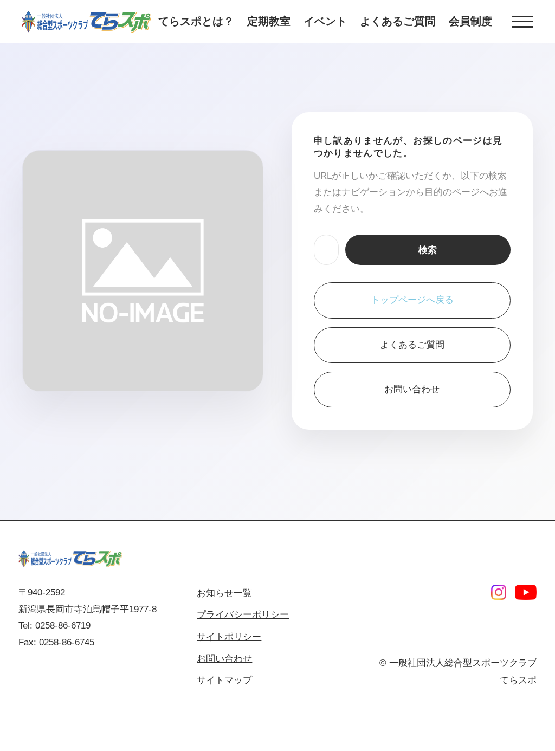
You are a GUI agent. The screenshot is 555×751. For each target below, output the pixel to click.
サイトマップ (224, 680)
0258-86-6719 (63, 625)
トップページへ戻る (412, 300)
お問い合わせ (412, 389)
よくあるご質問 (398, 21)
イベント (325, 21)
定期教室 (269, 21)
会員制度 (470, 21)
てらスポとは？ (196, 21)
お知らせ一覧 (224, 593)
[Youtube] (526, 592)
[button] (522, 22)
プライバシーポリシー (243, 615)
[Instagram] (498, 592)
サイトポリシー (229, 637)
